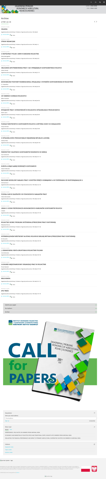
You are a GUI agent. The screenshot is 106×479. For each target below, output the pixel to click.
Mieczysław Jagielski (5, 56)
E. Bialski (3, 210)
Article (6, 34)
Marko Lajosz (4, 112)
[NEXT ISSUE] (96, 22)
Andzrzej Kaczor (4, 182)
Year (11, 429)
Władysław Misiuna (5, 225)
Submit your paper (10, 305)
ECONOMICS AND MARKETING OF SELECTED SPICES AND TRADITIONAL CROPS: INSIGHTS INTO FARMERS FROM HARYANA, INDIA (38, 435)
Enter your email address (11, 415)
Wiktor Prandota (5, 98)
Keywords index (9, 447)
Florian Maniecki (5, 267)
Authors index (8, 452)
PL (91, 2)
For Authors (8, 308)
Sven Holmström (5, 154)
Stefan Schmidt (4, 70)
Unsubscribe (92, 421)
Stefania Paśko (4, 140)
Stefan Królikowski (5, 168)
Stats (14, 35)
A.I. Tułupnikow (4, 84)
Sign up (7, 421)
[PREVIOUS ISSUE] (95, 22)
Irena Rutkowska (5, 253)
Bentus (18, 472)
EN (95, 2)
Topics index (8, 449)
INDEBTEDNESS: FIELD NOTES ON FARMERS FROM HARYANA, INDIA (22, 432)
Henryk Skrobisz (5, 126)
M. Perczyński (4, 239)
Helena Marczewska (5, 196)
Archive (7, 312)
